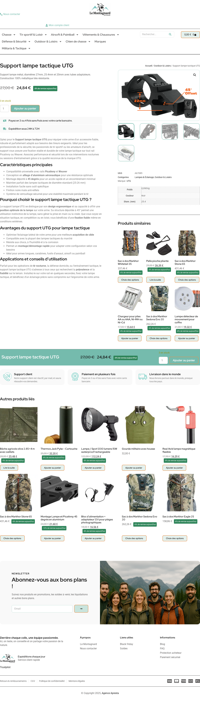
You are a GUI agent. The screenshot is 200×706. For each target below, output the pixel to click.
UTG (129, 181)
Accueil (148, 65)
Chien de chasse (76, 41)
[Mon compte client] (57, 25)
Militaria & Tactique (14, 48)
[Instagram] (192, 20)
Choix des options (130, 279)
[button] (195, 75)
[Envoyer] (81, 609)
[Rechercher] (170, 34)
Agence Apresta (110, 693)
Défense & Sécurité (14, 41)
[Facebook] (196, 20)
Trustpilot (5, 667)
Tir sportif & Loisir (31, 34)
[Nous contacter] (10, 14)
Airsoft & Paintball (62, 34)
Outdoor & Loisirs (46, 41)
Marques (100, 41)
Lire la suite (155, 279)
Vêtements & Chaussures (98, 34)
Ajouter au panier (25, 108)
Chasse (6, 34)
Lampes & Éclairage (144, 177)
